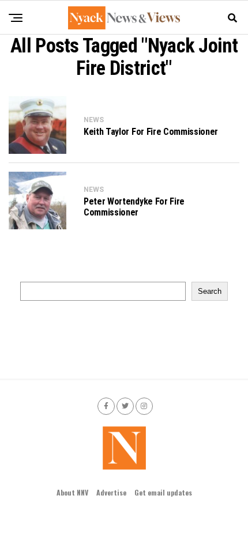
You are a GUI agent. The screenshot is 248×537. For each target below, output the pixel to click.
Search (209, 291)
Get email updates (163, 492)
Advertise (111, 492)
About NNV (72, 492)
